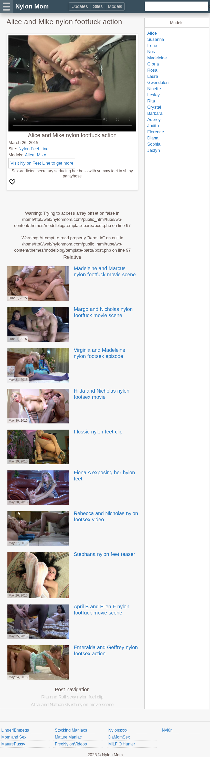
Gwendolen (158, 82)
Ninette (154, 88)
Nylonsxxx (117, 730)
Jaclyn (153, 150)
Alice (29, 155)
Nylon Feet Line (33, 148)
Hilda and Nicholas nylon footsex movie (101, 394)
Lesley (153, 94)
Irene (152, 45)
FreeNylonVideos (71, 744)
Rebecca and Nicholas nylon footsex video (106, 516)
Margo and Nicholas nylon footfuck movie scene (103, 312)
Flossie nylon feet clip (98, 431)
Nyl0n (167, 730)
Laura (152, 76)
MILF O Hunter (121, 744)
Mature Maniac (68, 737)
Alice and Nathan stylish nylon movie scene (72, 704)
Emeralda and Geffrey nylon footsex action (106, 650)
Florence (155, 131)
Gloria (153, 64)
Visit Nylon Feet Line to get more (41, 163)
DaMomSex (119, 737)
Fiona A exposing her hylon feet (104, 475)
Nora (151, 51)
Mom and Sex (13, 737)
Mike (41, 155)
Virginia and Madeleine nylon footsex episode (99, 353)
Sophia (153, 144)
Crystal (154, 107)
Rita (151, 101)
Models (115, 6)
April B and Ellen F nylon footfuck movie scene (101, 610)
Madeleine (157, 57)
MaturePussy (13, 744)
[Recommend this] (12, 182)
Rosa (152, 70)
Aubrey (154, 119)
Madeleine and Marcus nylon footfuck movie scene (105, 271)
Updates (79, 6)
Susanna (155, 39)
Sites (97, 6)
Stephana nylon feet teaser (104, 554)
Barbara (154, 113)
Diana (152, 138)
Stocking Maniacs (71, 730)
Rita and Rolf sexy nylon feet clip (72, 696)
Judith (153, 125)
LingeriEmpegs (15, 730)
